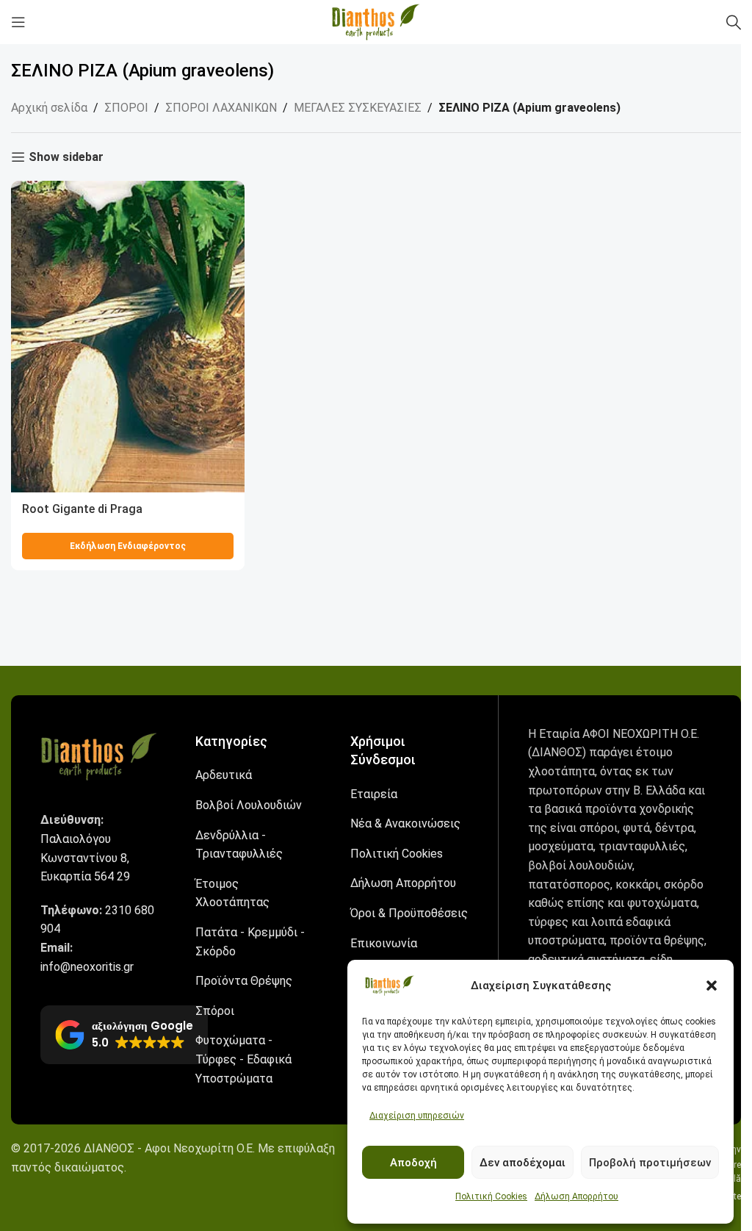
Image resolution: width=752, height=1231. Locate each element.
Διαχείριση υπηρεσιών (416, 1115)
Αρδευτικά (223, 775)
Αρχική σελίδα (49, 108)
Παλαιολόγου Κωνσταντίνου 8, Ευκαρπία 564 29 (85, 857)
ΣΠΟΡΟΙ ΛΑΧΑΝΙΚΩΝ (221, 108)
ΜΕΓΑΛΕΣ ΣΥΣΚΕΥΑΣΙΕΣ (358, 108)
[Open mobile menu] (18, 22)
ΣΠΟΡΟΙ (126, 108)
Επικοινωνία (383, 943)
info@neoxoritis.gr (87, 967)
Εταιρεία (373, 794)
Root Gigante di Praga (82, 509)
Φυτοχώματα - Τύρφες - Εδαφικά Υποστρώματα (243, 1059)
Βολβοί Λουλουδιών (248, 805)
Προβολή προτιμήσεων (650, 1162)
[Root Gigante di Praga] (128, 336)
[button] (711, 985)
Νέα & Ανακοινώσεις (405, 823)
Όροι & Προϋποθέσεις (409, 913)
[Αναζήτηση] (733, 22)
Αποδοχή (413, 1162)
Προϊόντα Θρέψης (243, 981)
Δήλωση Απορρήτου (576, 1196)
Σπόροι (214, 1011)
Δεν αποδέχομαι (522, 1162)
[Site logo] (376, 21)
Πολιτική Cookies (491, 1196)
